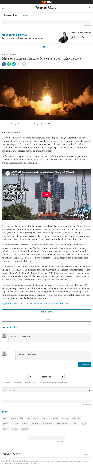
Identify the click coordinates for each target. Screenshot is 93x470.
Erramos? (46, 319)
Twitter (43, 303)
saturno (75, 423)
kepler (5, 429)
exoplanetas (48, 423)
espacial (24, 429)
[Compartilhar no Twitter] (14, 64)
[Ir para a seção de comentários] (24, 64)
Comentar (85, 364)
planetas (35, 423)
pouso (14, 429)
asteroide (76, 418)
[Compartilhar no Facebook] (4, 64)
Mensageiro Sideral (14, 35)
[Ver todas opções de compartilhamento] (19, 64)
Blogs (26, 15)
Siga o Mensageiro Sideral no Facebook (20, 303)
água (84, 423)
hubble (15, 423)
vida (28, 418)
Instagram (53, 303)
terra (36, 418)
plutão (5, 423)
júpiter (55, 418)
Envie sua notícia (47, 312)
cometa (46, 418)
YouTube (64, 303)
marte (13, 418)
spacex (24, 423)
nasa (5, 418)
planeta (65, 418)
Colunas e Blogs (9, 15)
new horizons (62, 423)
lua (21, 418)
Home (45, 47)
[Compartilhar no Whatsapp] (9, 64)
